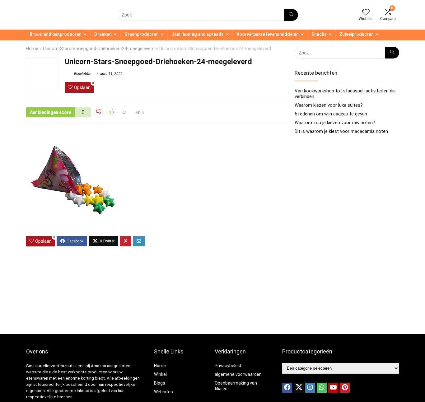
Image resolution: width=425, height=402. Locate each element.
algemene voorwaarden (238, 374)
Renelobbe (82, 74)
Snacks (319, 34)
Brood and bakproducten (56, 34)
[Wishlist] (366, 12)
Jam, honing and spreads (197, 34)
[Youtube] (333, 388)
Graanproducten (141, 34)
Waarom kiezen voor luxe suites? (329, 105)
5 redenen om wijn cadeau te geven (331, 114)
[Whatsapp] (322, 388)
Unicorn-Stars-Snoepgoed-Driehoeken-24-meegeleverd (99, 48)
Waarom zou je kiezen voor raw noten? (335, 122)
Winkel (160, 374)
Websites (163, 391)
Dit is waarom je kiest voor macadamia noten (341, 131)
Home (32, 48)
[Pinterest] (345, 388)
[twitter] (299, 388)
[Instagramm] (310, 388)
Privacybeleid (228, 365)
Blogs (159, 383)
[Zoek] (291, 15)
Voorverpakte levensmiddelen (267, 34)
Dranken (103, 34)
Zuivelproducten (356, 34)
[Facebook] (287, 388)
